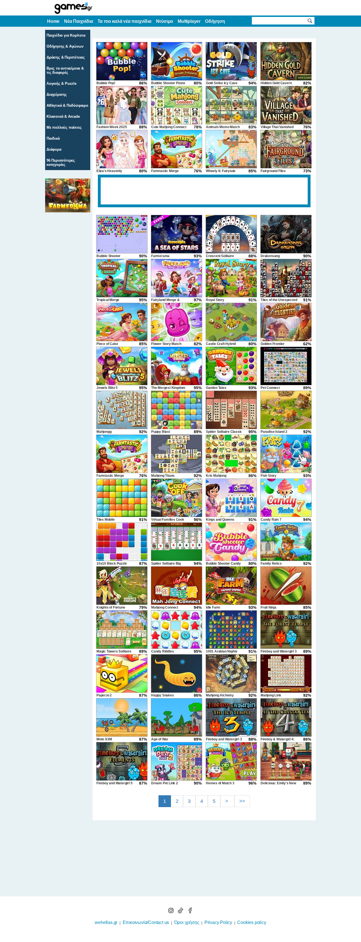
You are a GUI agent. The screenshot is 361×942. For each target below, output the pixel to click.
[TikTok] (181, 911)
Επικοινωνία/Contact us (146, 922)
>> (242, 801)
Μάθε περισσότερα (177, 938)
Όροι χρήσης (186, 922)
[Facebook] (190, 911)
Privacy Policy (218, 922)
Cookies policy (251, 922)
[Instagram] (171, 911)
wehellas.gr (106, 922)
